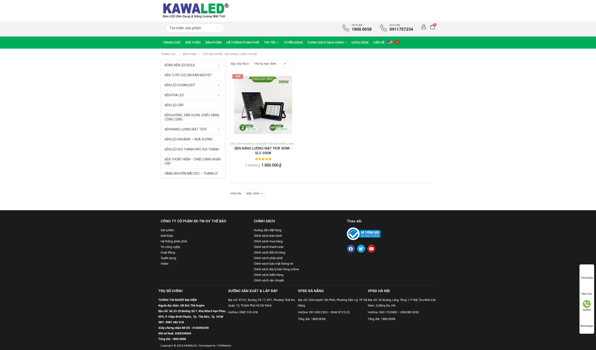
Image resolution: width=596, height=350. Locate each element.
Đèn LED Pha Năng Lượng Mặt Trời (251, 144)
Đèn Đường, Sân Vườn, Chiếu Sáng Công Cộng (192, 117)
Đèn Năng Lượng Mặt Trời (290, 144)
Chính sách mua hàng (325, 42)
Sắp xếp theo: (240, 63)
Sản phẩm (213, 42)
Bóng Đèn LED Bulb (180, 65)
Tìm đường (587, 278)
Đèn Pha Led (174, 95)
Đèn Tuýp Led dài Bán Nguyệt (188, 75)
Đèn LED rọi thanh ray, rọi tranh (192, 149)
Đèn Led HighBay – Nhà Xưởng (189, 139)
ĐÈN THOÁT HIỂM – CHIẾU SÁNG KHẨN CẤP (193, 161)
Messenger (586, 326)
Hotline (587, 310)
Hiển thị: (236, 193)
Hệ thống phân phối (242, 42)
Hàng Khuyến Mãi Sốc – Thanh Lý (191, 173)
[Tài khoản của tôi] (424, 27)
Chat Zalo (586, 294)
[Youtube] (371, 249)
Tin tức (270, 42)
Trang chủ (171, 42)
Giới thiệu (193, 42)
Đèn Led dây (174, 105)
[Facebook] (351, 249)
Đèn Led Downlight (180, 85)
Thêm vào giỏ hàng (266, 133)
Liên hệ (378, 42)
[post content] (263, 104)
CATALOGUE (360, 42)
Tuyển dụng (293, 42)
